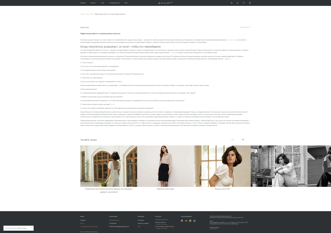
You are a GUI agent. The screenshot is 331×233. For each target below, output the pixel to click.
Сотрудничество (114, 3)
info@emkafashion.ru (161, 219)
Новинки (83, 3)
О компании (112, 223)
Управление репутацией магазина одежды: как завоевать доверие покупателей (108, 190)
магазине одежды (232, 40)
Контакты (141, 220)
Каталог (93, 3)
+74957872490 (213, 228)
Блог (126, 3)
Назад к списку (84, 27)
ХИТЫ (82, 223)
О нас (102, 3)
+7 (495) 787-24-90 (161, 224)
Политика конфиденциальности (119, 226)
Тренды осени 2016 (222, 189)
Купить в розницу (143, 223)
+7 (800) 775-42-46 (161, 228)
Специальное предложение (89, 226)
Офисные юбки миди (165, 189)
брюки (112, 104)
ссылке (24, 228)
